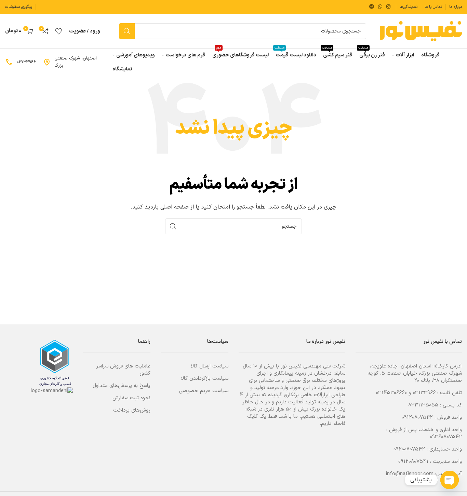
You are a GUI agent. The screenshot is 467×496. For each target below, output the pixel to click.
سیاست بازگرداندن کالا (204, 378)
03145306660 (391, 393)
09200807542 (409, 449)
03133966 (424, 393)
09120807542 (417, 417)
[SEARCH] (127, 31)
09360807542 (446, 437)
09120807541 (413, 462)
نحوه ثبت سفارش (131, 398)
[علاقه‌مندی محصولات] (59, 31)
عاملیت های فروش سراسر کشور (123, 370)
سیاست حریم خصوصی (203, 390)
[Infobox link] (74, 62)
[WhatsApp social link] (380, 7)
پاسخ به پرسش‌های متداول (121, 385)
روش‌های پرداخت (131, 410)
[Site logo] (421, 31)
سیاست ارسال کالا (209, 366)
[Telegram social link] (371, 7)
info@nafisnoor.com (409, 474)
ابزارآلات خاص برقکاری (307, 395)
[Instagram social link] (388, 7)
